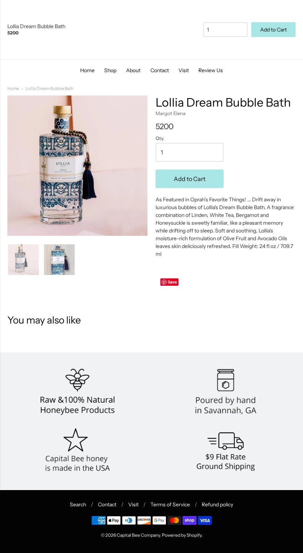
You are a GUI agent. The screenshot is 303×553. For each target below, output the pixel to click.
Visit (183, 70)
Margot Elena (170, 113)
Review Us (210, 70)
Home (87, 70)
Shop (110, 70)
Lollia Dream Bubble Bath (49, 88)
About (133, 70)
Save (172, 282)
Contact (159, 70)
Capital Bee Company (138, 535)
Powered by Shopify (181, 535)
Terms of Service (170, 504)
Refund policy (217, 504)
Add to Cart (189, 178)
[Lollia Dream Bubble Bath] (23, 260)
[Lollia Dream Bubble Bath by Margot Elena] (59, 260)
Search (78, 504)
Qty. (160, 138)
